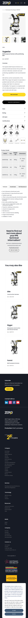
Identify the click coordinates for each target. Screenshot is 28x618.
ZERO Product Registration (10, 487)
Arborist (6, 469)
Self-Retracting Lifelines (9, 464)
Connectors (7, 467)
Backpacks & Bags (9, 475)
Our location (7, 545)
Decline (14, 614)
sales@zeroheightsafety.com (10, 549)
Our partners (7, 534)
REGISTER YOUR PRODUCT (14, 102)
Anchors (6, 460)
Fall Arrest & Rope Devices (10, 462)
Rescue (6, 473)
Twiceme (6, 498)
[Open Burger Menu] (24, 3)
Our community (8, 535)
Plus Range (7, 451)
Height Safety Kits (8, 454)
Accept (14, 610)
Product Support (8, 509)
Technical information (9, 506)
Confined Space (8, 472)
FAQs (6, 511)
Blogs (6, 523)
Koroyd (6, 497)
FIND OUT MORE (14, 250)
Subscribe (9, 389)
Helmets (6, 456)
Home (3, 10)
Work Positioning (8, 459)
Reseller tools (7, 507)
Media (6, 522)
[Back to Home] (7, 4)
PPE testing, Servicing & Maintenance (12, 486)
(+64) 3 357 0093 (8, 548)
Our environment (8, 537)
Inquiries (6, 546)
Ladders (6, 470)
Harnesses (7, 452)
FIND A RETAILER (14, 94)
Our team (7, 532)
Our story (6, 530)
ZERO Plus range (8, 495)
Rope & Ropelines (8, 465)
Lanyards (7, 457)
